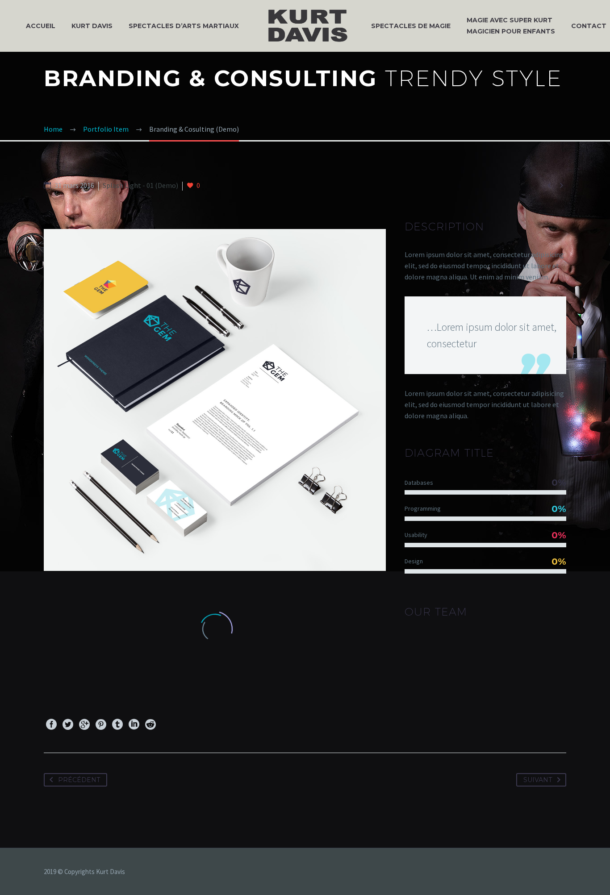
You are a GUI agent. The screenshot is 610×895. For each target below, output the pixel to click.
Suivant (537, 780)
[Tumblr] (117, 724)
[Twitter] (68, 724)
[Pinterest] (101, 724)
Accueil (40, 26)
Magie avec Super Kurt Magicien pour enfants (511, 25)
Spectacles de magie (411, 26)
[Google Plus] (84, 724)
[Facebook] (51, 724)
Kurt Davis (92, 26)
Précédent (79, 780)
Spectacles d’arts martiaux (184, 26)
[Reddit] (150, 724)
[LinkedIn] (134, 724)
